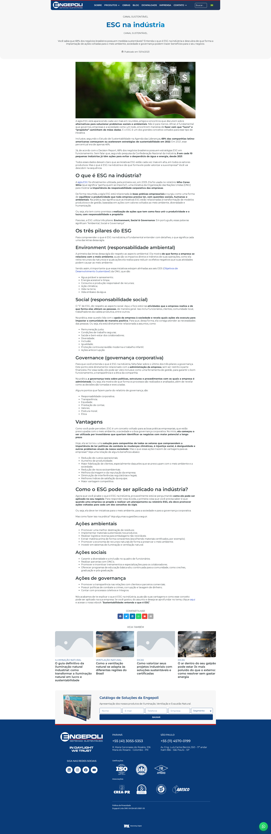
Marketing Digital (136, 826)
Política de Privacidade (121, 805)
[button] (120, 616)
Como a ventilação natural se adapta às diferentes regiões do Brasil (111, 668)
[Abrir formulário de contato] (263, 826)
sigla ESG (83, 182)
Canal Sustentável (135, 16)
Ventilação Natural (109, 660)
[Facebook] (85, 770)
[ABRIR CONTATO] (186, 5)
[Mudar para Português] (212, 5)
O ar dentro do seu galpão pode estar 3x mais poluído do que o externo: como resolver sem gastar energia (197, 670)
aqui (192, 599)
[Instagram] (77, 770)
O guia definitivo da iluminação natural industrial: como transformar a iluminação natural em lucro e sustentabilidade (73, 672)
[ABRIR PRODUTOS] (119, 5)
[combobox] (201, 5)
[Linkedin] (69, 770)
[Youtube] (94, 770)
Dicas (140, 660)
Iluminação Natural (68, 660)
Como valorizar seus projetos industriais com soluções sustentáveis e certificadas (154, 668)
